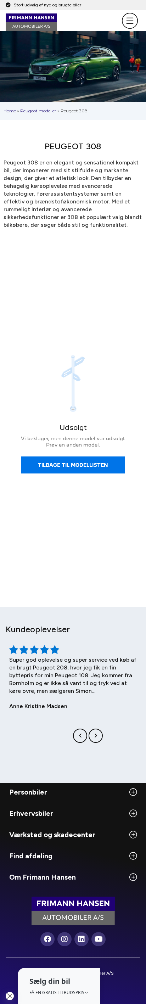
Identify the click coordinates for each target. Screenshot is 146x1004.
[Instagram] (64, 939)
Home (10, 110)
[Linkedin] (81, 939)
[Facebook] (47, 939)
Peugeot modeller (38, 110)
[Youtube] (98, 939)
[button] (80, 736)
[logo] (56, 22)
